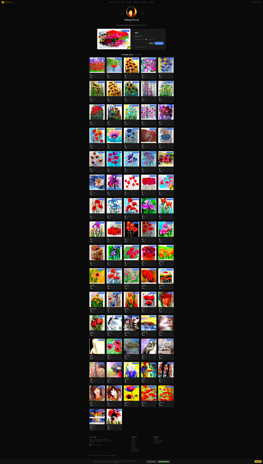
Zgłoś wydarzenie (135, 449)
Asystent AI (258, 461)
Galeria (111, 2)
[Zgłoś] (255, 2)
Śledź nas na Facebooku (96, 444)
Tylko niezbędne (151, 461)
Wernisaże (136, 2)
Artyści (117, 2)
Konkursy (129, 2)
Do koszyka (159, 43)
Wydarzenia (144, 2)
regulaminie (115, 462)
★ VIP (123, 2)
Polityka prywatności (158, 440)
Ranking (151, 2)
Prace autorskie (135, 451)
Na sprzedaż (138, 54)
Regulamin (156, 439)
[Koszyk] (252, 2)
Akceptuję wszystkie (164, 461)
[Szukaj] (250, 2)
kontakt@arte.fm (157, 442)
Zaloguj (259, 2)
